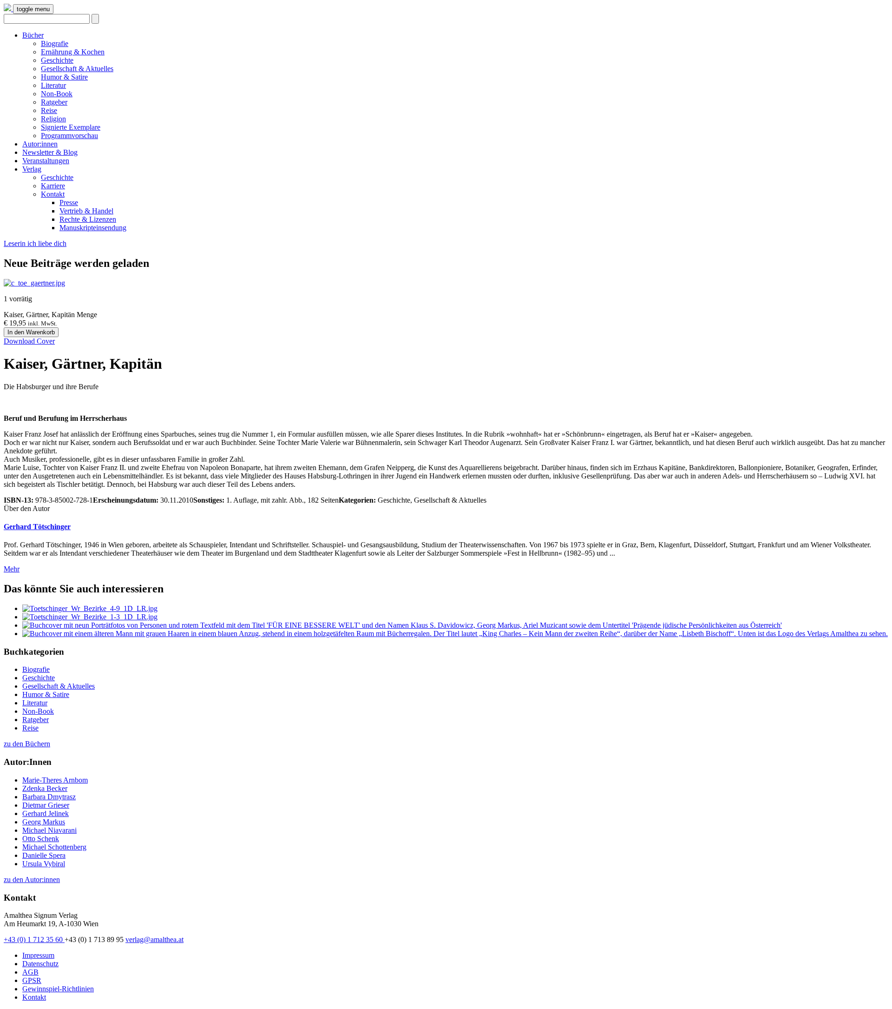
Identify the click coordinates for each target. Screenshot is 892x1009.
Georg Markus (43, 822)
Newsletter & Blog (50, 152)
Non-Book (56, 94)
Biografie (54, 43)
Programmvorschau (69, 135)
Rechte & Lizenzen (87, 219)
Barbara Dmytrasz (49, 797)
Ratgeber (54, 102)
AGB (30, 972)
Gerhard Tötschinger (37, 527)
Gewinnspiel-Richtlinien (58, 989)
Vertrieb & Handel (86, 211)
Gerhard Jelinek (45, 813)
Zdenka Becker (44, 788)
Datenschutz (40, 964)
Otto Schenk (40, 839)
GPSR (31, 980)
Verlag (31, 169)
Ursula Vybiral (43, 864)
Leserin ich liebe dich (35, 243)
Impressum (38, 955)
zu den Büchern (27, 744)
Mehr (12, 569)
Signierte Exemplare (70, 127)
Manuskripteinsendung (92, 228)
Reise (49, 110)
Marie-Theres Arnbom (55, 780)
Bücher (33, 35)
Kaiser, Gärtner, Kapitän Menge (50, 315)
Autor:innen (40, 144)
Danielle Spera (44, 855)
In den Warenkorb (31, 332)
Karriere (53, 186)
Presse (68, 202)
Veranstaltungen (45, 161)
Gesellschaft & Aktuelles (77, 69)
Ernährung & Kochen (73, 52)
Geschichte (57, 60)
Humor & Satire (64, 77)
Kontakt (53, 194)
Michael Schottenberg (54, 847)
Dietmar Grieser (45, 805)
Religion (53, 119)
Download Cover (29, 341)
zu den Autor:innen (32, 879)
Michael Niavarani (49, 830)
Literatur (53, 85)
